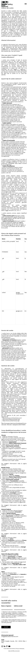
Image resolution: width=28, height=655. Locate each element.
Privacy (17, 648)
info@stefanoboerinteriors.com (9, 636)
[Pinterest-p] (7, 646)
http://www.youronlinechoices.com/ (12, 418)
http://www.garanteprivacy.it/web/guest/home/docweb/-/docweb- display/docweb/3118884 (13, 424)
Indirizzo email (18, 606)
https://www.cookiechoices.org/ (11, 420)
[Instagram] (2, 646)
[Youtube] (9, 646)
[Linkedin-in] (4, 646)
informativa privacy (19, 619)
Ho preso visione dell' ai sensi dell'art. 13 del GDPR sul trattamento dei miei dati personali (13, 621)
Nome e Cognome (6, 606)
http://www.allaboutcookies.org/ (11, 419)
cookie (20, 648)
